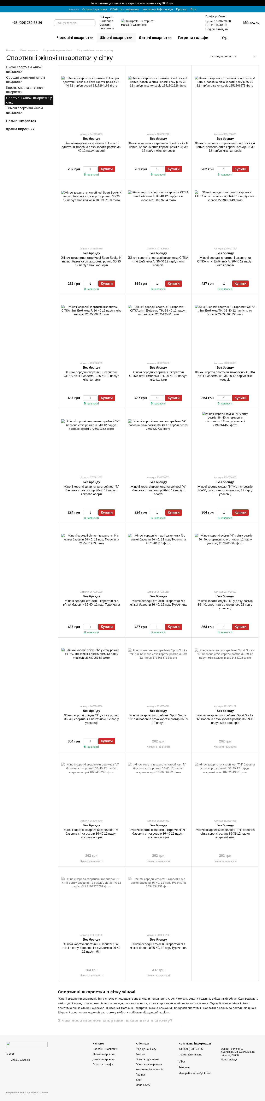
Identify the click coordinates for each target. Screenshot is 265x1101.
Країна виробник (20, 129)
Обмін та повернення (124, 9)
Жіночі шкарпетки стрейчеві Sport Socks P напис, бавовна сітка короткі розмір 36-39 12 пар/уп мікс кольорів (158, 146)
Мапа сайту (143, 1085)
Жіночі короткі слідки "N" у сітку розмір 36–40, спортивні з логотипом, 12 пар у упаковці (225, 490)
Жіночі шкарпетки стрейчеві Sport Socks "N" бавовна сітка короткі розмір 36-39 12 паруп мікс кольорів (225, 719)
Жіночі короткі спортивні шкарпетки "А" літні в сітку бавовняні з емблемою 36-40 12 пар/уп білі (91, 947)
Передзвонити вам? (190, 1054)
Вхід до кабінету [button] (146, 1048)
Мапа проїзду (229, 1059)
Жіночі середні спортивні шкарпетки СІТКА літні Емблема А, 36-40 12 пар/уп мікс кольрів (225, 261)
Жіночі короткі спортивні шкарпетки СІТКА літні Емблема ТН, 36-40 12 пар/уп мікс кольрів (225, 375)
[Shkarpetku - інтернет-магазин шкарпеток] (27, 1044)
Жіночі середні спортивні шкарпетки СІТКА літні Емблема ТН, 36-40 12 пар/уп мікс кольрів (158, 375)
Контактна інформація (158, 9)
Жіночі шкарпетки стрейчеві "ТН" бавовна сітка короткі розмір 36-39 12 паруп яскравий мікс (225, 833)
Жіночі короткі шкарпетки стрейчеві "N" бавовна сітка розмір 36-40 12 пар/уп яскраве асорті (91, 490)
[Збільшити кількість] (95, 169)
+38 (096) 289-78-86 (27, 22)
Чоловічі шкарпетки (75, 38)
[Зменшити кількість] (85, 169)
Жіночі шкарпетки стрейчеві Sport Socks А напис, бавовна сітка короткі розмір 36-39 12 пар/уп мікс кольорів (225, 146)
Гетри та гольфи (193, 38)
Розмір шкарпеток (21, 121)
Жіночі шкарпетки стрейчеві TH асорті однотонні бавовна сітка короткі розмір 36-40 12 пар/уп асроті (91, 146)
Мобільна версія (20, 1060)
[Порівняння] (256, 37)
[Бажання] (238, 37)
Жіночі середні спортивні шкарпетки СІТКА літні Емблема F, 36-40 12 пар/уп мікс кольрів (91, 375)
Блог (193, 9)
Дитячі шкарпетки (155, 38)
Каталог (74, 9)
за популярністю (221, 56)
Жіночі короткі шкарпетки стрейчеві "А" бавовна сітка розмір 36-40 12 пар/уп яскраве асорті (91, 833)
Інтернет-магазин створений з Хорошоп (27, 1092)
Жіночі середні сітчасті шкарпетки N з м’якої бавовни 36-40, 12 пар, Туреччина (91, 602)
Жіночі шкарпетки (116, 38)
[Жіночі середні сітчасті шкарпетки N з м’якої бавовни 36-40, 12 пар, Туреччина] (91, 556)
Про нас (181, 9)
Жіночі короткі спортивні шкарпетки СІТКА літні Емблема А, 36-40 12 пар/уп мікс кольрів (158, 261)
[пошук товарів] (92, 22)
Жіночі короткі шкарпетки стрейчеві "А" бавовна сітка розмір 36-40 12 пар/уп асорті (158, 490)
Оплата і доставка (94, 9)
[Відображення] (251, 56)
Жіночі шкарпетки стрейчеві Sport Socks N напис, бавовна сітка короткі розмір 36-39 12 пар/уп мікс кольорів (91, 261)
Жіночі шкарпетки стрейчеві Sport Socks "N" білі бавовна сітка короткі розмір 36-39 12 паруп (158, 719)
